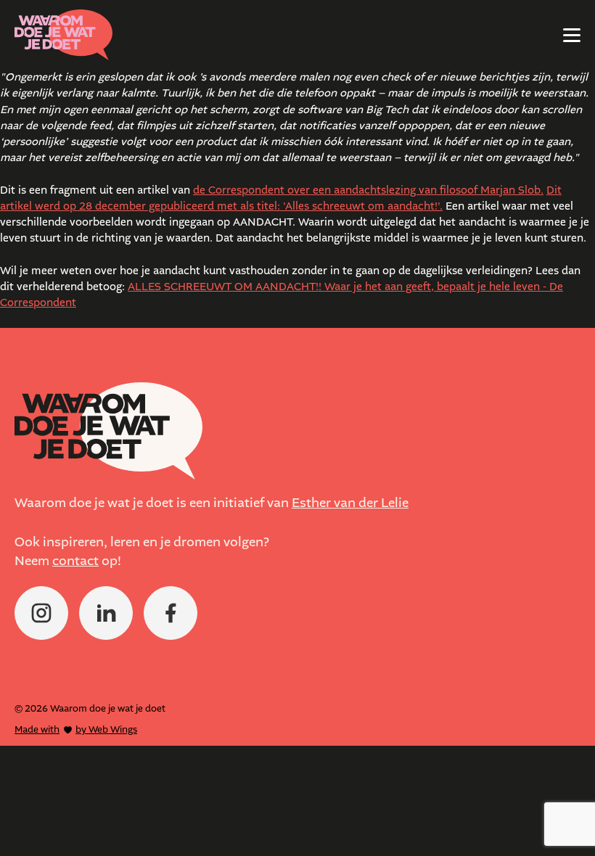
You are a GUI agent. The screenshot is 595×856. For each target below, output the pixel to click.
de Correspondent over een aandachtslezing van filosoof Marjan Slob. (368, 190)
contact (75, 561)
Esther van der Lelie (350, 503)
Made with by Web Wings (76, 729)
